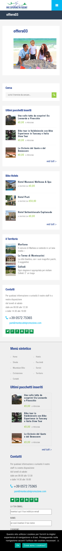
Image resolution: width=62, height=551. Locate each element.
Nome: (13, 518)
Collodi (22, 267)
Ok (17, 545)
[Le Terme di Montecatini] (11, 260)
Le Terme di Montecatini (31, 256)
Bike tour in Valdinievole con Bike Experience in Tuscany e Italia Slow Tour (35, 134)
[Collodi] (11, 271)
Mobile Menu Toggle (57, 5)
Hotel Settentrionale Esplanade (35, 212)
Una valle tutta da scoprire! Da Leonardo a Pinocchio (33, 117)
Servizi (38, 368)
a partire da (26, 186)
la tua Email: (16, 507)
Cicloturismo (18, 374)
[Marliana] (11, 249)
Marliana (23, 245)
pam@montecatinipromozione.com (25, 323)
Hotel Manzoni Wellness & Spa (35, 182)
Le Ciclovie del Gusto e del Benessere (35, 435)
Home (15, 357)
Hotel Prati (24, 197)
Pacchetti (39, 363)
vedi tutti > (51, 161)
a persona (26, 123)
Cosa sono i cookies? (35, 545)
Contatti (16, 379)
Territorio (39, 374)
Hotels (38, 357)
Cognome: (14, 530)
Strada (15, 363)
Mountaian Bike (19, 368)
